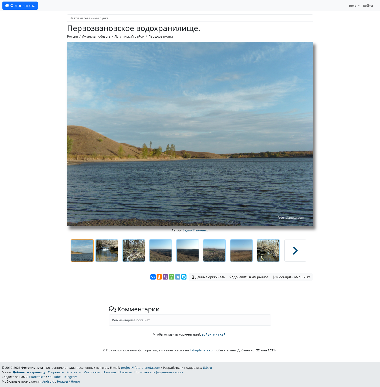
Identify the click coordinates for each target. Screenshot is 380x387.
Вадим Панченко (195, 230)
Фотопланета (22, 5)
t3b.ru (207, 367)
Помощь (109, 372)
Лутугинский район (129, 36)
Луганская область (96, 36)
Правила (125, 372)
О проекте (56, 372)
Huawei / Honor (68, 381)
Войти (368, 6)
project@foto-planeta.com (140, 367)
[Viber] (165, 277)
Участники (92, 372)
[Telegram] (177, 277)
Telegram (70, 377)
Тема (353, 6)
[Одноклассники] (159, 277)
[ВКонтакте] (153, 277)
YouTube (54, 377)
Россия (72, 36)
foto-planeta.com (203, 350)
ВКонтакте (37, 377)
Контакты (73, 372)
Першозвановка (160, 36)
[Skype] (183, 277)
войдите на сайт (214, 334)
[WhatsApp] (171, 277)
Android (48, 381)
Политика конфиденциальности (158, 372)
